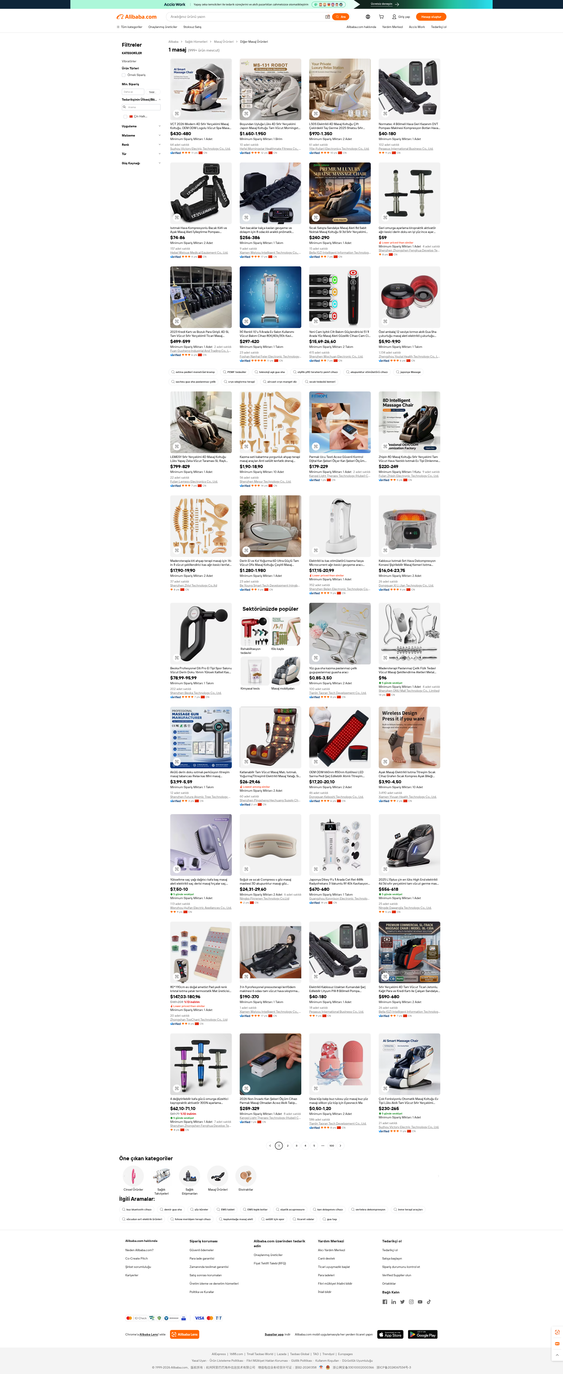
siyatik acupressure (292, 1209)
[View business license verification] (321, 1367)
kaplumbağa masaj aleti (238, 1219)
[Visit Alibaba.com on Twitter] (402, 1301)
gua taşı (332, 1219)
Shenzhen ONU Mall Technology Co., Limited (409, 690)
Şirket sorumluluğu (138, 1267)
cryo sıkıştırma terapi (241, 381)
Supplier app (274, 1334)
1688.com (236, 1354)
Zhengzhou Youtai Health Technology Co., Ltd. (409, 356)
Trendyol (328, 1354)
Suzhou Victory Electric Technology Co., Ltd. (200, 148)
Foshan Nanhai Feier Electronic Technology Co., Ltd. (270, 356)
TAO (316, 1354)
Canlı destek (326, 1258)
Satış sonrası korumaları (206, 1275)
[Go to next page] (340, 1146)
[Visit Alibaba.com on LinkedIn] (393, 1301)
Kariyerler (131, 1275)
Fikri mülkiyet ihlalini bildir (335, 1283)
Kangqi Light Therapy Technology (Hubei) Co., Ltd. (340, 476)
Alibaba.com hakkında (141, 1241)
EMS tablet (228, 1209)
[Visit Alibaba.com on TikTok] (428, 1301)
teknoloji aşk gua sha (272, 372)
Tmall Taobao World (260, 1354)
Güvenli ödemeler (202, 1250)
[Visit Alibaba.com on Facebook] (385, 1301)
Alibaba (173, 41)
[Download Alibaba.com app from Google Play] (423, 1334)
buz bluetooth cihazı (139, 1209)
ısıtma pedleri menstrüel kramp (195, 372)
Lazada (281, 1354)
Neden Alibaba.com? (139, 1250)
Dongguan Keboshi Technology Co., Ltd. (336, 797)
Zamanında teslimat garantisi (209, 1267)
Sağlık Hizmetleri (196, 41)
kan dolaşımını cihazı (330, 1209)
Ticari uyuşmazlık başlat (334, 1267)
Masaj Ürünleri (224, 41)
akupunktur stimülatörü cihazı (369, 372)
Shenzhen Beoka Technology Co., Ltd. (195, 693)
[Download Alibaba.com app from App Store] (390, 1334)
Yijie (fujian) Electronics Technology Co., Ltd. (339, 148)
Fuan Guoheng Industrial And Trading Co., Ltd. (201, 350)
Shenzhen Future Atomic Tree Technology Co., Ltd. (201, 797)
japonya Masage (410, 372)
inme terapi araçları (410, 1209)
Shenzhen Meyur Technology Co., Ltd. (265, 481)
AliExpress (219, 1354)
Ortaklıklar (389, 1283)
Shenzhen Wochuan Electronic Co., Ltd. (336, 356)
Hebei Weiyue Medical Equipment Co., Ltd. (199, 252)
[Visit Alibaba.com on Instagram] (411, 1301)
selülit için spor (275, 1219)
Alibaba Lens (148, 1334)
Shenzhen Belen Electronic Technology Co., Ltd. (340, 589)
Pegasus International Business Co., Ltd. (406, 148)
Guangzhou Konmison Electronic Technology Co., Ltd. (340, 898)
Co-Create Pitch (136, 1258)
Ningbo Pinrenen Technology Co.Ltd (264, 898)
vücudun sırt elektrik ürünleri (144, 1219)
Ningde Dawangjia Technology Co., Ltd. (405, 907)
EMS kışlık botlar (257, 1209)
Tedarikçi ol (390, 1250)
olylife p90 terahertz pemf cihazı (318, 372)
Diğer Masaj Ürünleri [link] (254, 41)
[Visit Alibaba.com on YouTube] (420, 1301)
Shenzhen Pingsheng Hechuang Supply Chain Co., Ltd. (270, 800)
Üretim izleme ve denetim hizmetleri (214, 1283)
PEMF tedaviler (236, 372)
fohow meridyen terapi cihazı (193, 1219)
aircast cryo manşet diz (282, 381)
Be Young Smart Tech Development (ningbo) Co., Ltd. (270, 585)
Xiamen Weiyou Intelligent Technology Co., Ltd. (270, 252)
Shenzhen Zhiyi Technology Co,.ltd (193, 585)
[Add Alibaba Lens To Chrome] (184, 1334)
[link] (557, 1332)
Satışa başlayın (392, 1258)
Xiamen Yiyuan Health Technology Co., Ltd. (408, 797)
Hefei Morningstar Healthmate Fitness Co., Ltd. (270, 148)
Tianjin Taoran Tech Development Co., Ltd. (337, 693)
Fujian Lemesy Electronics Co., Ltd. (194, 481)
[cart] (382, 17)
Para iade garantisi (202, 1258)
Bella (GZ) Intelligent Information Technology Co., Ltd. (340, 252)
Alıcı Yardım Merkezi (331, 1250)
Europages (345, 1354)
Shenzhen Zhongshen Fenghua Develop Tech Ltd (409, 250)
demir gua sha (173, 1209)
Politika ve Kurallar (202, 1292)
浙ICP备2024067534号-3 (394, 1367)
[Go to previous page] (270, 1146)
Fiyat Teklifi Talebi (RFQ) (270, 1263)
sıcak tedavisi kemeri (322, 381)
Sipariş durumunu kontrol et (401, 1267)
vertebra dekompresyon (370, 1209)
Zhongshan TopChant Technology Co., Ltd (198, 1019)
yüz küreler (201, 1209)
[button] (327, 16)
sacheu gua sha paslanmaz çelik (196, 381)
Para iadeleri (326, 1275)
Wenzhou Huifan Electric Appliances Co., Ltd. (201, 907)
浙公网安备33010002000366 (353, 1367)
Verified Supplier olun (396, 1275)
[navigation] (141, 594)
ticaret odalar (305, 1219)
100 (331, 1145)
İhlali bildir (324, 1292)
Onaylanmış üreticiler (268, 1255)
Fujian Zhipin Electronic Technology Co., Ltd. (409, 476)
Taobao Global (299, 1354)
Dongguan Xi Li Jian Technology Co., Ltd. (406, 585)
